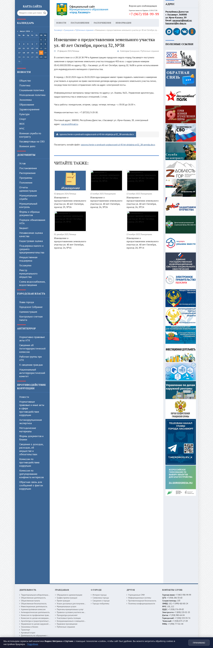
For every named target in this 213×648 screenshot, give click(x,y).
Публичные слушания (150, 51)
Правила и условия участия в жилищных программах (79, 612)
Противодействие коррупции (31, 386)
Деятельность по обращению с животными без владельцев (46, 635)
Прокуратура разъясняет (67, 615)
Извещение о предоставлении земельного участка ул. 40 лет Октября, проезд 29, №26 (70, 202)
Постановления (28, 168)
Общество (25, 80)
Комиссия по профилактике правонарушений (40, 615)
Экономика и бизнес (29, 627)
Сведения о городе (101, 600)
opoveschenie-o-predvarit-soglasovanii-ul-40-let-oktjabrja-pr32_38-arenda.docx (96, 134)
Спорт (22, 119)
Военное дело (27, 146)
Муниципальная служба (28, 197)
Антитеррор (26, 328)
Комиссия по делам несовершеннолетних (39, 618)
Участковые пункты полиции (69, 618)
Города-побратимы (101, 603)
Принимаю (199, 643)
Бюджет (23, 228)
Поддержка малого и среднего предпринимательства (31, 249)
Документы (26, 154)
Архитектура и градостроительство (36, 621)
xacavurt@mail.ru (69, 124)
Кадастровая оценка (31, 241)
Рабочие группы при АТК (30, 358)
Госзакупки (25, 265)
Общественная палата (30, 600)
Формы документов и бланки (31, 437)
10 (19, 48)
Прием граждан (63, 600)
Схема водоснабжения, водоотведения (32, 283)
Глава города (26, 302)
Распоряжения (27, 173)
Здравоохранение (29, 109)
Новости (24, 72)
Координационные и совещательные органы (76, 621)
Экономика (25, 99)
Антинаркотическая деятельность (35, 612)
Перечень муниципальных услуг (70, 609)
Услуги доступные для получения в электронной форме (80, 603)
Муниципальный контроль (28, 205)
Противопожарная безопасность (142, 600)
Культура (24, 114)
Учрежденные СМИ (136, 595)
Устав (22, 163)
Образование (26, 104)
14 (37, 48)
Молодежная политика (32, 95)
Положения (25, 182)
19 (28, 53)
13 (32, 48)
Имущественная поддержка (28, 259)
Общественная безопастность (34, 603)
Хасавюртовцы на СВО (32, 141)
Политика (24, 85)
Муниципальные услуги (66, 606)
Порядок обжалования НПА (32, 221)
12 (28, 48)
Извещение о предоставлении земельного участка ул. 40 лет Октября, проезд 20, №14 (142, 243)
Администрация (28, 311)
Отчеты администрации (28, 189)
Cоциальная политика (31, 90)
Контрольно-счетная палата (31, 318)
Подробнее (32, 644)
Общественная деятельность (33, 598)
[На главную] (90, 9)
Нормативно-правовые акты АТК (32, 338)
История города (99, 595)
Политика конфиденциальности (141, 603)
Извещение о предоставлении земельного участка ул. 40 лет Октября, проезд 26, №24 (142, 202)
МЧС (21, 128)
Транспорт (25, 630)
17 (19, 53)
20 (32, 53)
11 (24, 48)
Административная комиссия (33, 609)
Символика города (101, 598)
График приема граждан (67, 598)
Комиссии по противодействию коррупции (29, 462)
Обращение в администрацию (69, 595)
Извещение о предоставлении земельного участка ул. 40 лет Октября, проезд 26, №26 (106, 202)
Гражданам (134, 51)
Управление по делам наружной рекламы (38, 624)
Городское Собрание (30, 307)
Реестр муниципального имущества (28, 273)
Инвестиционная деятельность (34, 606)
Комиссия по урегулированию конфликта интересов (31, 474)
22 (41, 53)
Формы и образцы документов (29, 213)
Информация (123, 22)
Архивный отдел (28, 632)
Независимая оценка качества (31, 234)
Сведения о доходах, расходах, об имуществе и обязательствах (31, 449)
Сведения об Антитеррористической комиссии (32, 348)
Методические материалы (27, 429)
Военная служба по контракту (30, 135)
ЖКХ (21, 123)
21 (37, 53)
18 (24, 53)
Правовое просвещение (67, 624)
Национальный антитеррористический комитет (32, 373)
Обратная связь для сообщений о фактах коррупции (31, 485)
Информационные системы (139, 598)
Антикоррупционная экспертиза (30, 421)
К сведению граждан (31, 364)
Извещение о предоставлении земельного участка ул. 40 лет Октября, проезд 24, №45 (70, 243)
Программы (25, 177)
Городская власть (31, 293)
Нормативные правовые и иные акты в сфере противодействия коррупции (31, 408)
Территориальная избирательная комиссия (39, 595)
